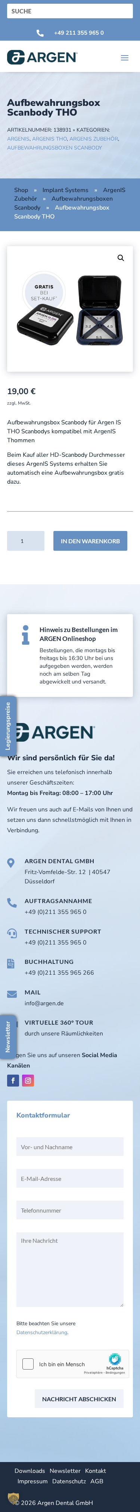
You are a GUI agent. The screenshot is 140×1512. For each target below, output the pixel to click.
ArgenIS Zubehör (93, 138)
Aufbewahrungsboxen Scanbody (54, 147)
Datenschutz (69, 1481)
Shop (21, 190)
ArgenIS (18, 138)
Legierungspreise (8, 726)
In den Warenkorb (90, 540)
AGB (96, 1481)
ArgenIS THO (49, 138)
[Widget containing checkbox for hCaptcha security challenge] (72, 1364)
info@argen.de (44, 1003)
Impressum (33, 1481)
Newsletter (65, 1471)
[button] (121, 258)
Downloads (30, 1471)
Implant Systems (65, 190)
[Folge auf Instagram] (28, 1081)
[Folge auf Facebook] (13, 1081)
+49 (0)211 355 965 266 (59, 973)
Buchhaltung (49, 961)
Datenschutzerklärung (41, 1332)
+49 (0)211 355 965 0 (56, 912)
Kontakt (95, 1471)
